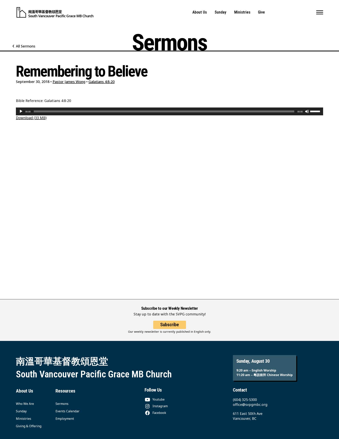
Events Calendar (67, 411)
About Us (199, 12)
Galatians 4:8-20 (101, 81)
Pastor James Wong (69, 81)
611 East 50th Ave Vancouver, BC (247, 416)
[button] (319, 12)
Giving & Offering (28, 426)
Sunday (220, 12)
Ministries (242, 12)
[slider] (315, 111)
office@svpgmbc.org (250, 404)
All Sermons (25, 46)
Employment (65, 418)
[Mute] (307, 111)
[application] (169, 111)
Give (261, 12)
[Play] (21, 111)
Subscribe (169, 324)
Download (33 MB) (31, 117)
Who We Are (25, 404)
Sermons (62, 404)
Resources (65, 391)
